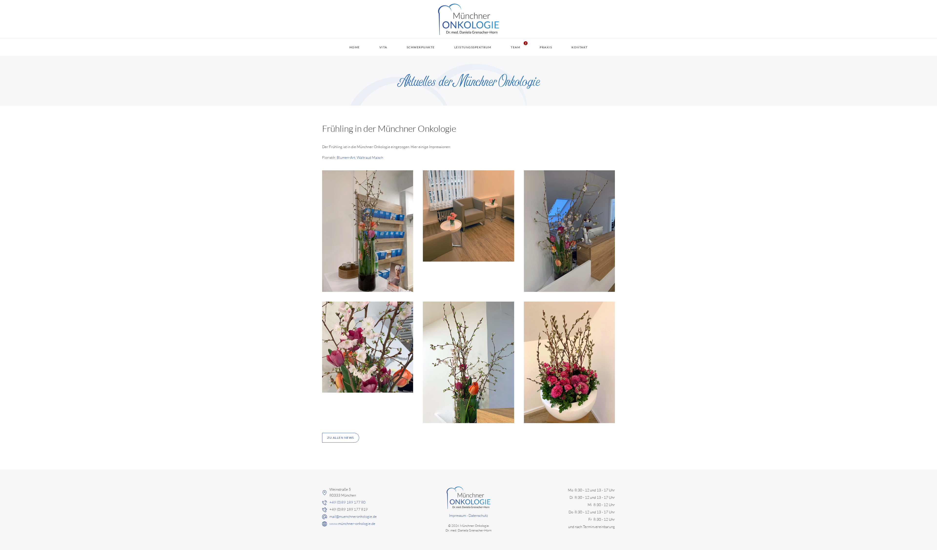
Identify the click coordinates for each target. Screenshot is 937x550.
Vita (383, 47)
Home (354, 47)
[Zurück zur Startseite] (468, 19)
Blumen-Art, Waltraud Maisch (360, 157)
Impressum (457, 515)
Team (515, 47)
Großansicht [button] (368, 231)
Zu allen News (340, 437)
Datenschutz (478, 515)
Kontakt (579, 47)
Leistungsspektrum (472, 47)
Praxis (546, 47)
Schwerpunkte (421, 47)
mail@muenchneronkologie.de (353, 516)
